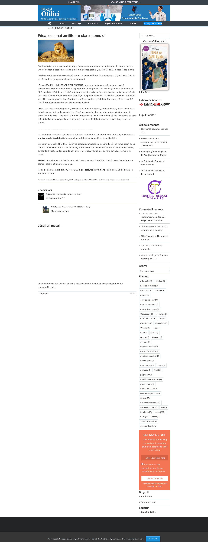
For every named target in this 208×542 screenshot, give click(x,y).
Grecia (144, 337)
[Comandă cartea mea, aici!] (155, 45)
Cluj (162, 318)
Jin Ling (145, 342)
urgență (160, 412)
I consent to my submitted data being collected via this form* (153, 468)
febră (154, 332)
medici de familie (149, 351)
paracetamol (147, 365)
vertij (144, 417)
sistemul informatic (150, 403)
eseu (143, 332)
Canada (159, 290)
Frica (117, 180)
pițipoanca (146, 375)
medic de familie (149, 346)
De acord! (153, 539)
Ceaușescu (146, 314)
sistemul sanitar (148, 407)
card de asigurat (149, 300)
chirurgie (161, 314)
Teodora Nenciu (148, 226)
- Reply (78, 194)
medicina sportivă (149, 356)
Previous (44, 293)
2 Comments (104, 180)
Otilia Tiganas (56, 207)
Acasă (50, 28)
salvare (145, 398)
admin (42, 180)
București (146, 290)
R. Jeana (49, 194)
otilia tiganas (147, 360)
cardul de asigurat (149, 309)
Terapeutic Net (147, 502)
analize (160, 281)
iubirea (122, 180)
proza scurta (147, 384)
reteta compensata (150, 393)
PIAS (157, 370)
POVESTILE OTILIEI (64, 28)
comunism (161, 323)
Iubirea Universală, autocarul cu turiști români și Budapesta (153, 142)
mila (127, 180)
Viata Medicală (148, 421)
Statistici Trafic (148, 512)
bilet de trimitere (149, 286)
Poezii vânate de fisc (151, 379)
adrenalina (146, 281)
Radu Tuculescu (148, 389)
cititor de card (148, 318)
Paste (161, 365)
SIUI (164, 407)
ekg (156, 328)
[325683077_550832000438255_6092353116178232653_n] (104, 5)
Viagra (155, 417)
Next (132, 293)
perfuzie (145, 370)
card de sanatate (149, 304)
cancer (144, 295)
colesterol (146, 323)
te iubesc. (146, 412)
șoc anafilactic (148, 426)
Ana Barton (146, 496)
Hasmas (157, 337)
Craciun (145, 328)
